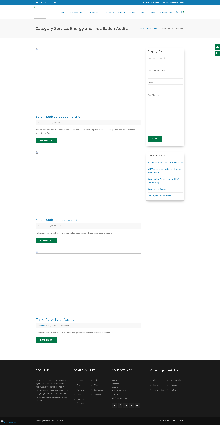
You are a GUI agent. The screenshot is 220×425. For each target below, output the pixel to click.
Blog (142, 12)
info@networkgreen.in (175, 2)
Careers (173, 385)
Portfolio (80, 390)
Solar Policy (77, 12)
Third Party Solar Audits (55, 319)
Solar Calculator (115, 12)
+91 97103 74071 (119, 391)
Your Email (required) (156, 70)
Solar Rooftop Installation (56, 220)
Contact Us (165, 12)
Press (155, 385)
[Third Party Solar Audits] (88, 282)
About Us (157, 380)
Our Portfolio (175, 380)
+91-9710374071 (153, 2)
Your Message (154, 95)
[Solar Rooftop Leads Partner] (88, 79)
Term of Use (158, 390)
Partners (173, 390)
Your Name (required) (157, 58)
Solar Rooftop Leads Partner (59, 116)
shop (132, 12)
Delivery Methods (80, 401)
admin (42, 123)
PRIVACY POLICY (162, 421)
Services (93, 12)
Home (63, 12)
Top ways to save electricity (159, 196)
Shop (79, 394)
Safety (96, 380)
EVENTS (181, 421)
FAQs (152, 12)
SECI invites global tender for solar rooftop (165, 162)
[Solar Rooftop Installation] (88, 182)
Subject (151, 82)
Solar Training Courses (157, 189)
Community (81, 380)
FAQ (96, 385)
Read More (46, 140)
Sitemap (97, 394)
